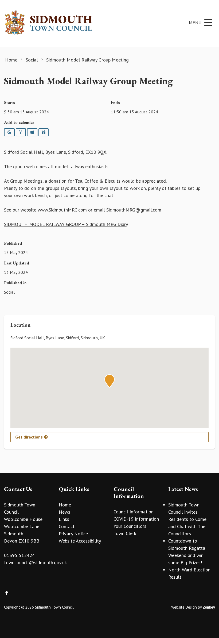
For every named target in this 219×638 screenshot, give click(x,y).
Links (64, 519)
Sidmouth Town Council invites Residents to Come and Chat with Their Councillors (188, 519)
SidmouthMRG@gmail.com (133, 210)
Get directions (29, 437)
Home (65, 505)
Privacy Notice (73, 534)
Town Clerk (125, 533)
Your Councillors (130, 526)
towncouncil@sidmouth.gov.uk (35, 562)
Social (9, 292)
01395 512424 (19, 555)
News (64, 512)
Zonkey (209, 607)
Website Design (184, 607)
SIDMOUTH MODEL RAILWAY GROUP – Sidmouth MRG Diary (66, 224)
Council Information (134, 512)
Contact (67, 526)
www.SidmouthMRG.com (62, 210)
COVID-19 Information (136, 519)
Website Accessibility (80, 541)
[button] (109, 381)
